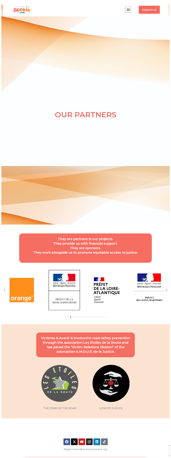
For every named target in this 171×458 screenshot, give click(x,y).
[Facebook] (66, 441)
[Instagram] (89, 441)
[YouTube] (81, 441)
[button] (128, 10)
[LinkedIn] (97, 441)
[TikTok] (104, 441)
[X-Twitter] (74, 441)
